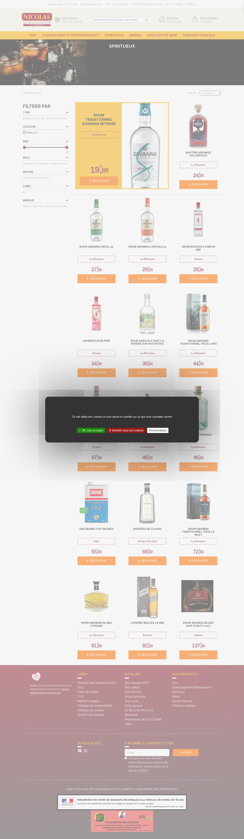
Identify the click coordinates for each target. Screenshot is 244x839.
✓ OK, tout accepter (91, 430)
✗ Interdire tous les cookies (126, 430)
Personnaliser (158, 430)
